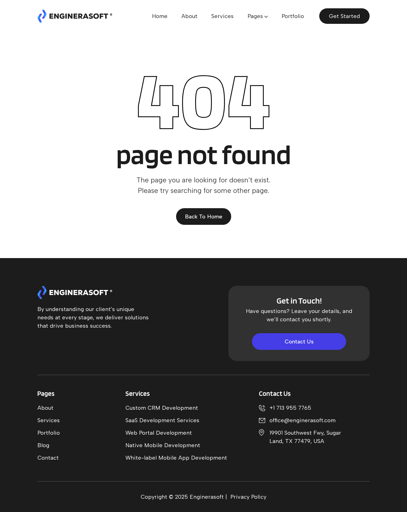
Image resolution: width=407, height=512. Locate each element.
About (189, 16)
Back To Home (203, 216)
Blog (43, 445)
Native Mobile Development (162, 445)
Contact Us (299, 341)
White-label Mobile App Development (176, 457)
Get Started (344, 16)
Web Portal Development (158, 432)
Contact (48, 457)
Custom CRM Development (161, 407)
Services (222, 16)
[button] (258, 16)
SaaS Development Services (162, 420)
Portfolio (293, 16)
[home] (74, 16)
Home (160, 16)
